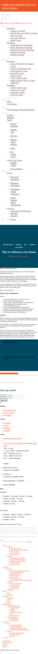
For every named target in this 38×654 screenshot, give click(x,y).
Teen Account (14, 551)
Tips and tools (19, 247)
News (25, 244)
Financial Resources (16, 625)
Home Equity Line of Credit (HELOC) (21, 580)
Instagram (7, 428)
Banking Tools (8, 604)
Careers (9, 599)
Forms (12, 636)
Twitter (6, 425)
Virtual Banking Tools (13, 606)
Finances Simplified (16, 626)
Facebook (7, 423)
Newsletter (32, 244)
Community (10, 598)
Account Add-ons (16, 553)
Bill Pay (13, 610)
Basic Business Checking (18, 559)
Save (5, 545)
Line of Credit (14, 588)
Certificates (10, 594)
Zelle (12, 614)
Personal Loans (15, 575)
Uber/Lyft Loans (15, 585)
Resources (6, 622)
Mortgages (18, 244)
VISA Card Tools (12, 617)
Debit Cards (14, 554)
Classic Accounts (15, 548)
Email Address (4, 398)
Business (9, 556)
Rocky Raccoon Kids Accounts (19, 550)
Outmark (29, 541)
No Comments (25, 256)
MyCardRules (14, 620)
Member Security (10, 410)
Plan (5, 591)
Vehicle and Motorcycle (17, 572)
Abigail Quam (16, 256)
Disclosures (8, 415)
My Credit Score (15, 615)
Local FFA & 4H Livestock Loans (20, 570)
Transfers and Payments (17, 633)
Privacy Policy (9, 413)
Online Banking (15, 607)
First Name (3, 395)
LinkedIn (7, 430)
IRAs (8, 593)
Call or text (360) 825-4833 (13, 443)
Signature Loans (15, 586)
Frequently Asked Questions (18, 628)
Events (9, 601)
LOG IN (6, 637)
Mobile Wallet (14, 618)
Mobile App (14, 609)
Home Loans (14, 577)
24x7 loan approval (8, 244)
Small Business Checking (18, 558)
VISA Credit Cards (16, 578)
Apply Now (10, 590)
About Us (6, 596)
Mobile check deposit (17, 612)
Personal (9, 546)
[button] (0, 653)
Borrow (6, 567)
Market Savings (15, 564)
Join (8, 566)
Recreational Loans (16, 574)
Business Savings (15, 562)
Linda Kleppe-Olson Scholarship (20, 630)
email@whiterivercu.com (13, 438)
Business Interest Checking (18, 561)
